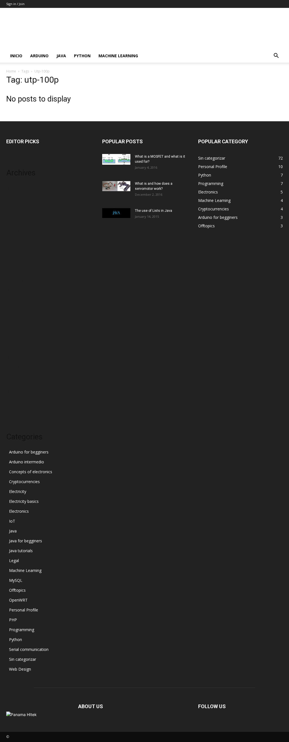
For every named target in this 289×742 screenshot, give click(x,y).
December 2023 (21, 188)
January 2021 (18, 281)
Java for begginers (25, 540)
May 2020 (15, 323)
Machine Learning (118, 55)
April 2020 (15, 331)
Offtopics (17, 590)
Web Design (20, 669)
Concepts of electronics (30, 471)
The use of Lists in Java (153, 211)
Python (82, 55)
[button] (276, 56)
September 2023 (21, 205)
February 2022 (19, 247)
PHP (13, 619)
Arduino (39, 55)
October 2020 (18, 298)
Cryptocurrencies (24, 481)
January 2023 (18, 230)
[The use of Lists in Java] (116, 213)
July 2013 (14, 408)
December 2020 (21, 289)
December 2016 (21, 357)
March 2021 (17, 272)
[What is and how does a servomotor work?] (116, 186)
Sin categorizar (22, 659)
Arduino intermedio (26, 461)
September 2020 (21, 306)
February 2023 (19, 221)
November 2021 (21, 255)
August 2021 (17, 264)
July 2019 (14, 340)
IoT (12, 521)
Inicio (16, 55)
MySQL (15, 580)
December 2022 (21, 238)
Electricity (17, 491)
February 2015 (19, 382)
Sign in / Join (15, 4)
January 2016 (18, 365)
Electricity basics (24, 501)
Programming (21, 629)
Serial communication (29, 649)
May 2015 (15, 374)
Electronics (19, 511)
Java (61, 55)
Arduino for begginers (29, 452)
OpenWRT (18, 600)
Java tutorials (21, 550)
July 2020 (14, 315)
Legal (14, 560)
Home (11, 71)
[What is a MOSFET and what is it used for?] (116, 159)
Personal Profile (23, 610)
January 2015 (18, 391)
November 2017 (21, 348)
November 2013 (21, 399)
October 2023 (18, 196)
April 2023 (15, 213)
